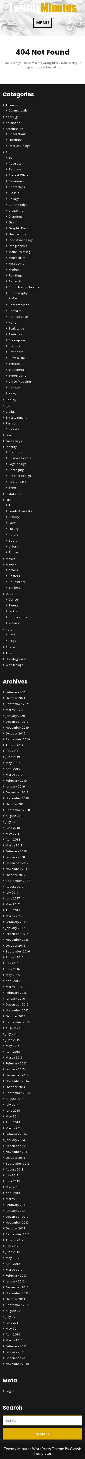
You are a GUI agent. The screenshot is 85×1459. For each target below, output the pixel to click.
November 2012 (17, 1222)
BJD (8, 406)
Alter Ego (12, 117)
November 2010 (17, 1364)
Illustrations (17, 234)
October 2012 (15, 1228)
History (14, 517)
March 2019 (14, 775)
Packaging (16, 470)
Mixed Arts (16, 264)
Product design (20, 476)
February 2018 (16, 851)
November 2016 (17, 940)
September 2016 (18, 951)
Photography (18, 293)
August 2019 (15, 745)
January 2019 (15, 786)
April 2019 (13, 769)
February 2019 (16, 780)
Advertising (14, 105)
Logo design (18, 464)
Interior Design (20, 146)
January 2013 (15, 1211)
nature (14, 535)
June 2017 (13, 898)
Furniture (15, 140)
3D (10, 157)
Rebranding (17, 482)
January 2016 (15, 998)
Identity (11, 447)
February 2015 (16, 1063)
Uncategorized (16, 659)
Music (10, 594)
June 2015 (13, 1040)
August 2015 (15, 1028)
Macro (16, 298)
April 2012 (13, 1264)
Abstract (15, 163)
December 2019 (17, 722)
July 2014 (12, 1105)
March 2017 (14, 916)
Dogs (12, 641)
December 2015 (17, 1004)
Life (8, 500)
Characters (17, 187)
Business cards (20, 458)
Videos (14, 623)
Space (10, 647)
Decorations (18, 134)
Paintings (15, 275)
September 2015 (18, 1022)
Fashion (11, 423)
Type (12, 487)
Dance (13, 599)
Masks (10, 559)
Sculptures (16, 328)
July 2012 (12, 1246)
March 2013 (14, 1199)
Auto (12, 505)
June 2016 (13, 969)
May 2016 (12, 975)
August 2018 (15, 816)
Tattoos (14, 364)
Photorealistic (19, 305)
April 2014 (13, 1122)
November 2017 (17, 869)
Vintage (14, 387)
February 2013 (16, 1205)
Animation (13, 123)
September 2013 (18, 1163)
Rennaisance (18, 317)
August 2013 (15, 1169)
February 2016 (16, 993)
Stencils (14, 346)
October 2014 (15, 1087)
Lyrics (13, 611)
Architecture (15, 129)
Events (14, 605)
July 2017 (12, 892)
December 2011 (17, 1287)
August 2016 (15, 957)
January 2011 (15, 1352)
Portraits (15, 311)
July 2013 (12, 1175)
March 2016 (14, 987)
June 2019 (13, 757)
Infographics (18, 246)
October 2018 (15, 804)
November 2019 (17, 727)
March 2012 (14, 1270)
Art (8, 152)
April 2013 (13, 1193)
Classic (14, 193)
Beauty (11, 400)
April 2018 (13, 839)
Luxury (14, 529)
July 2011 (12, 1317)
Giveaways (14, 441)
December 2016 (17, 934)
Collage (14, 199)
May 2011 (12, 1328)
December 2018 (17, 792)
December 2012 (17, 1216)
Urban (13, 546)
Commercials (18, 110)
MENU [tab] (42, 22)
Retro (13, 322)
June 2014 (13, 1110)
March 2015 (14, 1057)
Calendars (16, 181)
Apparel (14, 429)
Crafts (10, 412)
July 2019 (12, 751)
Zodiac (14, 552)
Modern (14, 269)
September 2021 (18, 704)
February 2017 (16, 922)
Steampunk (17, 340)
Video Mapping (20, 381)
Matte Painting (19, 252)
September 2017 (18, 881)
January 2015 (15, 1069)
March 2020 (14, 710)
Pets (9, 630)
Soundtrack (17, 582)
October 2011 (15, 1299)
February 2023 (16, 692)
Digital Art (16, 210)
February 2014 (16, 1134)
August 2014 (15, 1099)
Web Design (14, 665)
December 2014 (17, 1075)
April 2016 (13, 981)
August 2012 (15, 1240)
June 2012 (13, 1252)
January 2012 (15, 1281)
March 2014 (14, 1128)
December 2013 (17, 1146)
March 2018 (14, 845)
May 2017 (12, 904)
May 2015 (12, 1046)
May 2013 (12, 1187)
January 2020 (15, 716)
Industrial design (21, 240)
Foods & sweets (20, 511)
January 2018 (15, 857)
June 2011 (13, 1323)
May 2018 (12, 833)
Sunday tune (18, 617)
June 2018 (13, 828)
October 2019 (15, 733)
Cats (12, 635)
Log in (10, 1391)
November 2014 (17, 1081)
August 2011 (15, 1311)
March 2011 (14, 1340)
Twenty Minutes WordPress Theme (34, 1448)
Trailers (14, 588)
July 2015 (12, 1034)
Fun (8, 435)
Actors (13, 570)
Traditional (17, 370)
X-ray (13, 393)
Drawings (15, 216)
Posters (14, 576)
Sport (13, 540)
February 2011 (16, 1346)
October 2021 (15, 698)
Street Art (16, 352)
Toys (9, 653)
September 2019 (18, 739)
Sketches (15, 334)
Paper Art (16, 281)
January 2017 (15, 928)
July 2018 (12, 822)
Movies (11, 565)
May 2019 (12, 763)
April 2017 (13, 910)
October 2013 (15, 1158)
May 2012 (12, 1258)
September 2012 (18, 1234)
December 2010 (17, 1358)
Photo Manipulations (24, 287)
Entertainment (16, 417)
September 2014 (18, 1093)
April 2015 (13, 1051)
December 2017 (17, 863)
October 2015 (15, 1016)
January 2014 (15, 1140)
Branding (15, 452)
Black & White (19, 175)
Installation (14, 494)
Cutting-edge (18, 205)
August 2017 (15, 887)
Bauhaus (15, 169)
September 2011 (18, 1305)
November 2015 (17, 1010)
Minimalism (17, 258)
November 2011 (17, 1293)
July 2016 (12, 963)
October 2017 (15, 875)
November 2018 (17, 798)
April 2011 (13, 1334)
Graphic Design (20, 228)
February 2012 (16, 1275)
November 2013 (17, 1152)
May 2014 (12, 1116)
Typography (17, 375)
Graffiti (14, 222)
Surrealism (17, 358)
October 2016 (15, 945)
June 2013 (13, 1181)
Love (12, 523)
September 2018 (18, 810)
